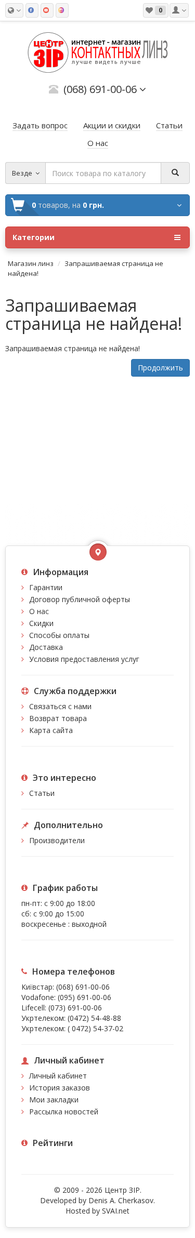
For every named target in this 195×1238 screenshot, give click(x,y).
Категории (33, 237)
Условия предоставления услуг (84, 659)
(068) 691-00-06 (83, 987)
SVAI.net (115, 1211)
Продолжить (160, 367)
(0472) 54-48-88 (94, 1018)
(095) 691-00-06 (84, 997)
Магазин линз (31, 263)
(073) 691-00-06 (75, 1008)
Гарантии (45, 587)
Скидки (41, 623)
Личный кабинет (58, 1076)
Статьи (42, 793)
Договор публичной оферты (79, 599)
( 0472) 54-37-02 (95, 1028)
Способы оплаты (59, 635)
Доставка (46, 647)
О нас (39, 611)
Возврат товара (58, 718)
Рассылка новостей (63, 1111)
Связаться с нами (60, 706)
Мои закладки (54, 1099)
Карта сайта (51, 730)
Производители (57, 840)
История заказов (59, 1088)
